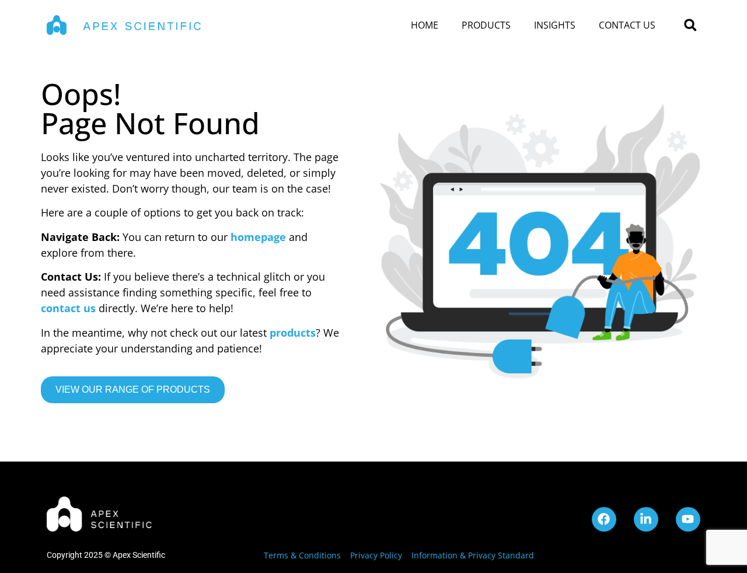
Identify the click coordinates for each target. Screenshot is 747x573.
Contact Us (627, 25)
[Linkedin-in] (646, 519)
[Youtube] (688, 519)
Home (424, 25)
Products (486, 25)
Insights (554, 25)
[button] (690, 25)
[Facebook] (604, 519)
